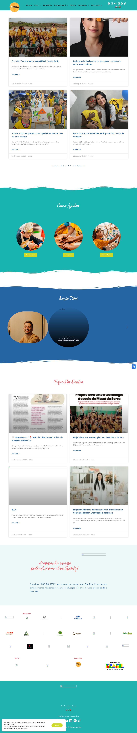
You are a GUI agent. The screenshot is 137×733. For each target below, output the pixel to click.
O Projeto (29, 5)
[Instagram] (112, 3)
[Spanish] (120, 7)
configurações (22, 728)
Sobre (36, 5)
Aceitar (57, 725)
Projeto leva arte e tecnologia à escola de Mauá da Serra (98, 437)
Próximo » (80, 166)
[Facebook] (109, 3)
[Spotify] (122, 3)
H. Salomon (114, 340)
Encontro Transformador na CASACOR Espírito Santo (35, 61)
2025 (14, 510)
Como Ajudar (82, 5)
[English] (116, 7)
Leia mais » (16, 74)
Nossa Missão (47, 5)
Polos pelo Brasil (60, 5)
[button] (9, 327)
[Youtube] (115, 3)
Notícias (73, 5)
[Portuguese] (118, 7)
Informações (95, 5)
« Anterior (55, 166)
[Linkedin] (118, 3)
